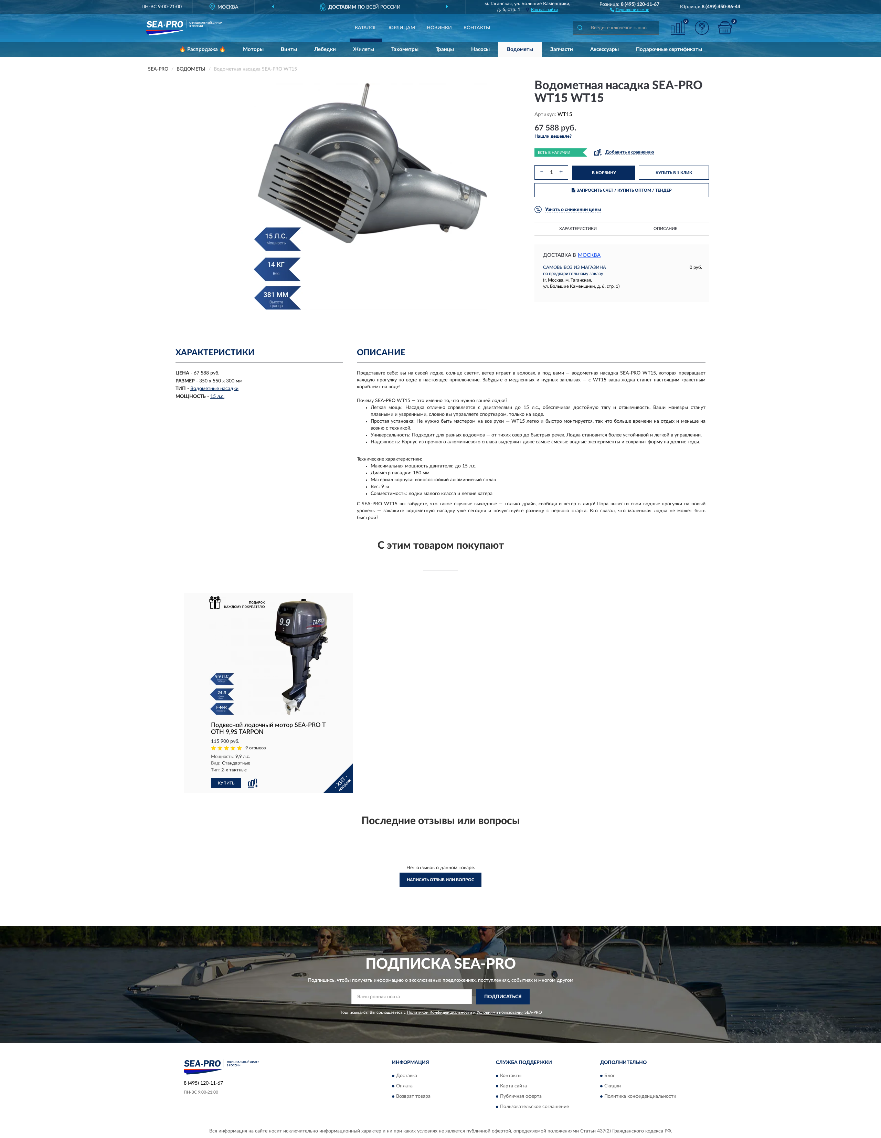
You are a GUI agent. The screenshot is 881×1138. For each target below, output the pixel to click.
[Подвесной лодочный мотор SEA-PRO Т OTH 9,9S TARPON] (268, 655)
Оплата (404, 1086)
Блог (609, 1076)
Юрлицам (402, 27)
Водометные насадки (214, 388)
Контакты (477, 27)
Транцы (445, 49)
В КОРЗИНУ (604, 173)
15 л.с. (217, 396)
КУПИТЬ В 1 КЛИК (674, 173)
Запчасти (561, 49)
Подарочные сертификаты (669, 49)
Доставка (406, 1076)
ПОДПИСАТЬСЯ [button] (503, 996)
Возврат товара (413, 1096)
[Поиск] (580, 28)
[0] (725, 28)
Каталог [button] (366, 27)
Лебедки (325, 49)
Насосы (480, 49)
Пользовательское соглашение (534, 1107)
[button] (629, 9)
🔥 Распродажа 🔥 (202, 49)
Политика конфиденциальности (640, 1096)
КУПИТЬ (226, 783)
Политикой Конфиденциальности (439, 1012)
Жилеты (363, 49)
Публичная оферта (521, 1096)
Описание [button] (665, 228)
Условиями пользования (500, 1012)
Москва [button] (589, 255)
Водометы (520, 49)
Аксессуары (604, 49)
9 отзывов (255, 748)
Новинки (439, 27)
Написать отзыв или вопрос (440, 880)
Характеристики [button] (578, 228)
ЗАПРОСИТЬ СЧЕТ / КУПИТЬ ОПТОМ (624, 190)
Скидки (612, 1086)
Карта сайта (513, 1086)
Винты (289, 49)
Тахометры (404, 49)
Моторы (253, 49)
